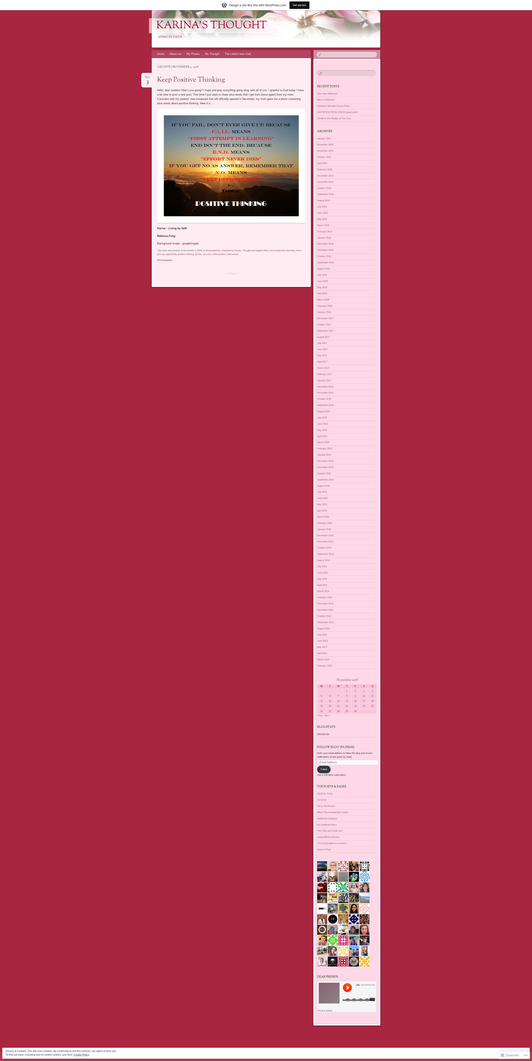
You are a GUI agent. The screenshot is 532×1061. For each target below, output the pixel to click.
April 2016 (322, 436)
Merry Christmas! (326, 99)
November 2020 (325, 150)
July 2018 (322, 275)
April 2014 (322, 585)
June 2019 (322, 213)
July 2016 (322, 417)
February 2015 (324, 523)
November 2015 (325, 467)
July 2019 (322, 206)
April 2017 (322, 361)
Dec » (328, 715)
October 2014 (324, 547)
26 (321, 711)
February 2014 (324, 597)
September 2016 (325, 405)
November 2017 (325, 318)
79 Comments (164, 260)
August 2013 (323, 628)
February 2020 (324, 169)
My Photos (193, 53)
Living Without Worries (328, 837)
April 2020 (322, 163)
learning (290, 250)
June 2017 (322, 349)
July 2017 (322, 343)
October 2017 (324, 324)
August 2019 (323, 200)
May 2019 (322, 219)
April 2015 (322, 510)
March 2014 (323, 591)
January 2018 (324, 312)
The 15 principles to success (331, 843)
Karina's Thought (211, 25)
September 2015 (325, 479)
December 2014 (325, 535)
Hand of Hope (324, 849)
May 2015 (322, 504)
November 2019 (325, 182)
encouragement (277, 250)
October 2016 (324, 399)
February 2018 (324, 306)
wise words (232, 254)
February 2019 (324, 231)
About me (175, 53)
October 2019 (324, 188)
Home (160, 53)
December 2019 (325, 175)
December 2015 (325, 461)
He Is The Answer (326, 806)
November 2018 (325, 250)
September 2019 (325, 194)
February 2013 (324, 665)
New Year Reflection (327, 93)
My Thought (212, 53)
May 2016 (322, 430)
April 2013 (322, 653)
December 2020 (325, 144)
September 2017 (325, 331)
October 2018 (324, 256)
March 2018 (323, 299)
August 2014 (323, 560)
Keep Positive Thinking (191, 80)
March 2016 (323, 442)
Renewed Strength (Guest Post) (333, 106)
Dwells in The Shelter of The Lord (334, 118)
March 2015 (323, 517)
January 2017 (324, 380)
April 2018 (322, 293)
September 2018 (325, 262)
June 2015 (322, 498)
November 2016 (325, 392)
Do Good (321, 800)
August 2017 (323, 337)
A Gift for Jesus (325, 793)
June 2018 (322, 281)
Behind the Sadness (327, 818)
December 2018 (325, 244)
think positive (219, 254)
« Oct (320, 715)
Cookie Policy (81, 1054)
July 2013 (322, 634)
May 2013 (322, 647)
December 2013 (325, 603)
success (207, 254)
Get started (299, 5)
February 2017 (324, 374)
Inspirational (228, 250)
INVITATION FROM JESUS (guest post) (337, 112)
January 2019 (324, 237)
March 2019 (323, 225)
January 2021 (324, 138)
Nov (147, 79)
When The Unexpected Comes (332, 812)
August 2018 (323, 268)
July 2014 (322, 566)
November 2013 (325, 610)
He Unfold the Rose (327, 824)
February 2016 (324, 448)
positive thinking (186, 254)
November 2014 (325, 541)
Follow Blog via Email (336, 747)
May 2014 (322, 579)
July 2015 (322, 492)
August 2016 (323, 411)
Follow (324, 769)
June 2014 (322, 572)
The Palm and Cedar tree (329, 830)
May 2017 (322, 355)
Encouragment (213, 250)
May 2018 (322, 287)
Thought (246, 250)
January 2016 (324, 454)
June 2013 (322, 641)
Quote (238, 250)
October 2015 (324, 473)
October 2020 (324, 157)
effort (265, 250)
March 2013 (323, 659)
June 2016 (322, 424)
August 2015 (323, 486)
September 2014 (325, 554)
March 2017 (323, 368)
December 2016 (325, 386)
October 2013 (324, 616)
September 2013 (325, 622)
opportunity (171, 254)
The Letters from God (238, 53)
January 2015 (324, 529)
